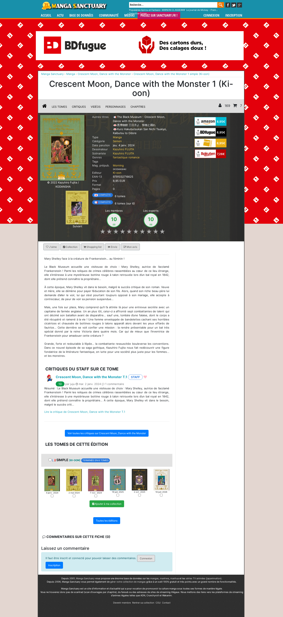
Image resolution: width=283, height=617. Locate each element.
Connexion (211, 15)
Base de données (81, 15)
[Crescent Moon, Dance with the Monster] (63, 147)
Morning (118, 165)
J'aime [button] (52, 246)
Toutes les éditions (106, 520)
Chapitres (138, 106)
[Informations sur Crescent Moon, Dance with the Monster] (44, 106)
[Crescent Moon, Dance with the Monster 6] (161, 479)
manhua (174, 578)
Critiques (79, 106)
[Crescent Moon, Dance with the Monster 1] (52, 479)
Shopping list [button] (94, 246)
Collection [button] (71, 246)
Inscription (233, 15)
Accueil (46, 15)
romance (134, 157)
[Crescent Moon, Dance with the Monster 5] (139, 479)
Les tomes (59, 106)
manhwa (164, 578)
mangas (154, 578)
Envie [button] (113, 246)
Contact (166, 602)
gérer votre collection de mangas (128, 581)
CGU (158, 602)
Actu (60, 15)
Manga (74, 6)
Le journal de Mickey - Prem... (202, 10)
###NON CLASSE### (173, 10)
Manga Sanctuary (85, 578)
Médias (129, 15)
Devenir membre (122, 602)
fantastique (120, 157)
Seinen (117, 141)
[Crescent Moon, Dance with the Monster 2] (77, 207)
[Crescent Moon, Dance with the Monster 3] (96, 479)
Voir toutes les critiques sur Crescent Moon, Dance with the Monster (107, 433)
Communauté (109, 15)
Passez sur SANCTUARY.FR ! (158, 15)
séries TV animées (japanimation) (203, 578)
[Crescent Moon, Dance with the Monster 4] (117, 479)
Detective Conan (138, 13)
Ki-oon (117, 172)
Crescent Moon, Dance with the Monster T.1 (91, 377)
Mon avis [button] (131, 246)
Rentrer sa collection (143, 602)
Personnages (115, 106)
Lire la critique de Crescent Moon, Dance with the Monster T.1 (84, 411)
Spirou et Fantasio (151, 10)
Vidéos (95, 106)
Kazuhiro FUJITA (123, 149)
